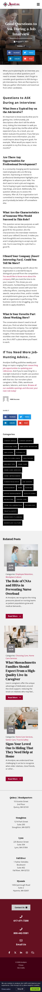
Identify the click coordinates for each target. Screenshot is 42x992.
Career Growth (25, 441)
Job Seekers (27, 482)
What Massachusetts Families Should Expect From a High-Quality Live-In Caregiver (21, 670)
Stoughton (21, 817)
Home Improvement (12, 476)
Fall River (21, 858)
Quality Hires (30, 493)
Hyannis (21, 881)
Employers (8, 452)
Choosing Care (10, 446)
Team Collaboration (13, 505)
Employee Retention (28, 446)
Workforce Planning (13, 517)
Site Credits (21, 968)
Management (9, 487)
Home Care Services (12, 470)
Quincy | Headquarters (21, 797)
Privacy (21, 965)
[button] (38, 4)
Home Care (22, 464)
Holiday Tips (9, 464)
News (20, 487)
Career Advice (10, 441)
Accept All (35, 989)
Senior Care (22, 499)
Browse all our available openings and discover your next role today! (20, 388)
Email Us (21, 944)
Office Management (12, 493)
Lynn (21, 838)
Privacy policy (6, 989)
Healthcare (28, 458)
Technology (30, 505)
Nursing (28, 487)
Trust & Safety (10, 511)
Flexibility (20, 452)
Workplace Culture (12, 523)
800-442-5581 (21, 933)
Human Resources (11, 482)
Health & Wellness (12, 458)
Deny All (20, 989)
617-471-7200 (21, 920)
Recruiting (8, 499)
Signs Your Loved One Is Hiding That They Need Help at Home (19, 750)
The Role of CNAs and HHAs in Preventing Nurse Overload (18, 587)
